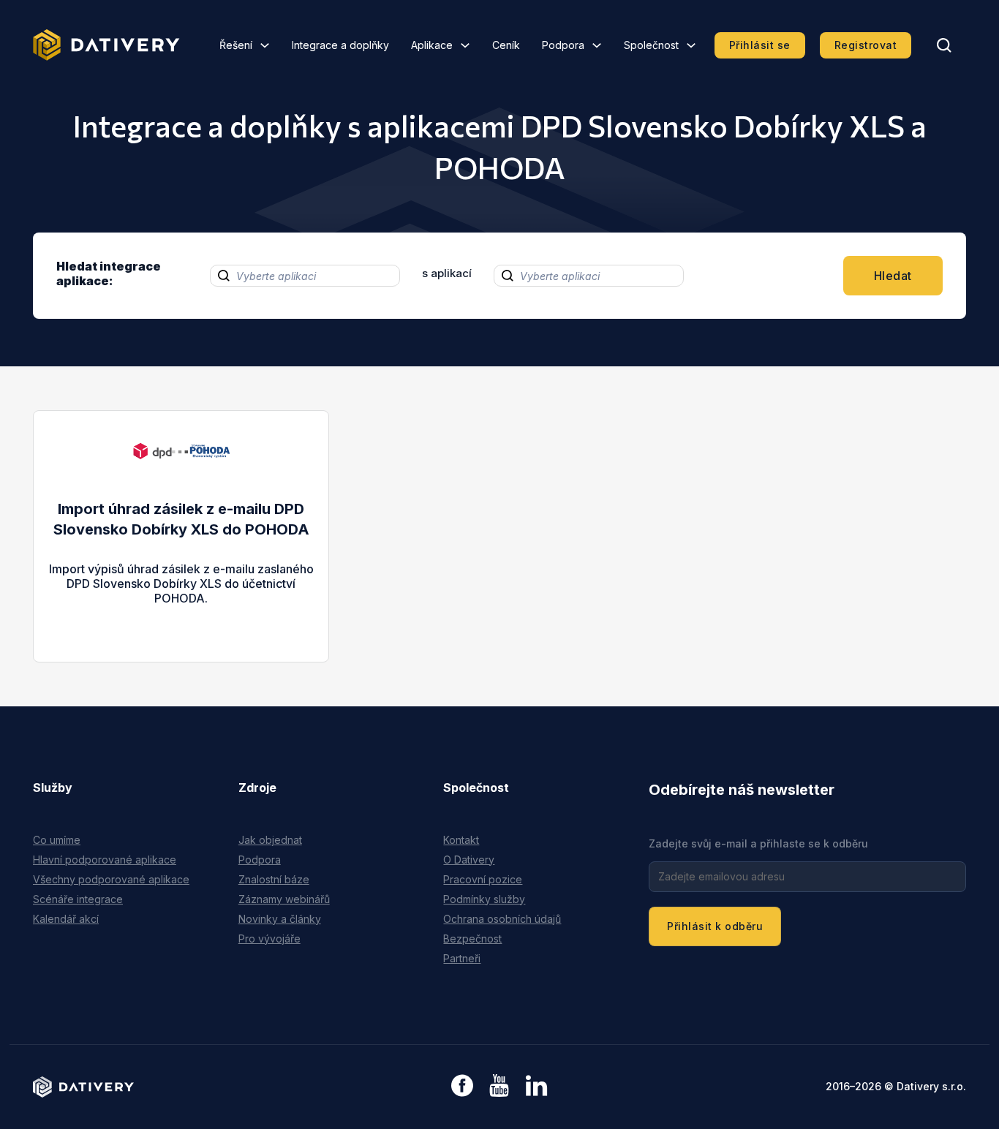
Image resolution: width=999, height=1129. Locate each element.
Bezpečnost (472, 938)
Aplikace (432, 45)
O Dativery (468, 859)
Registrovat (865, 45)
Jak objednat (270, 840)
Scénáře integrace (78, 899)
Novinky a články (279, 919)
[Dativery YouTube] (499, 1086)
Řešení (235, 45)
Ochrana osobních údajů (502, 919)
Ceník (506, 45)
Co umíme (56, 840)
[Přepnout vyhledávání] (944, 45)
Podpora (563, 45)
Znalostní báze (273, 879)
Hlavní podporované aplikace (104, 859)
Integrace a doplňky (340, 45)
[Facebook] (462, 1087)
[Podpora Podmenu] (597, 45)
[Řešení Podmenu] (265, 45)
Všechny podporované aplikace (111, 879)
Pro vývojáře (269, 938)
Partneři (461, 958)
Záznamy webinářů (284, 899)
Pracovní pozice (482, 879)
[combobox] (305, 276)
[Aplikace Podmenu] (465, 45)
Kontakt (461, 840)
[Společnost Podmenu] (691, 45)
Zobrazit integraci (181, 612)
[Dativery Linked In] (536, 1086)
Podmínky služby (484, 899)
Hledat (893, 275)
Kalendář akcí (66, 919)
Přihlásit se (760, 45)
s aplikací (447, 273)
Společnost (651, 45)
